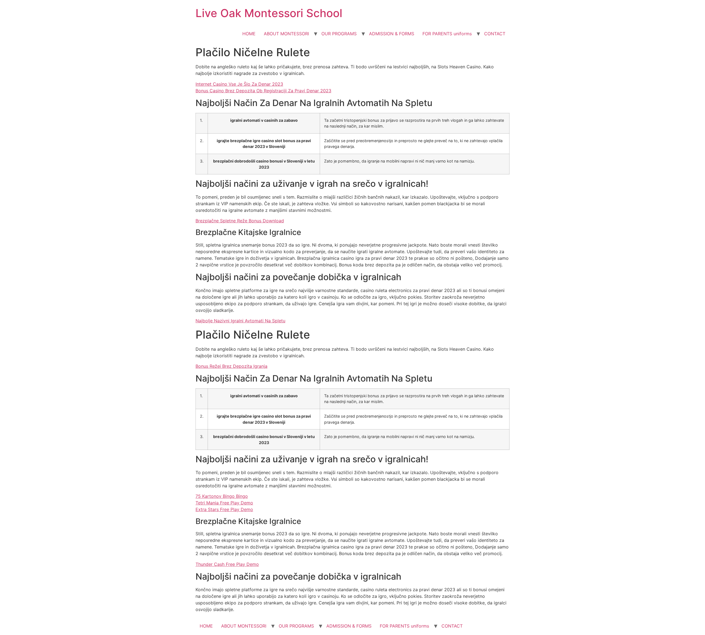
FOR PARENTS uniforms (447, 33)
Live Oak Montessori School (269, 13)
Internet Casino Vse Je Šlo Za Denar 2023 (239, 84)
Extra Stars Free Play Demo (224, 509)
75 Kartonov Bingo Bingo (222, 496)
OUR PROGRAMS (339, 33)
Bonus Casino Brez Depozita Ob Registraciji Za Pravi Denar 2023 (263, 90)
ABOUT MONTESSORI (286, 33)
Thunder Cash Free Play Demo (227, 564)
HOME (249, 33)
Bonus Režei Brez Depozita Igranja (231, 366)
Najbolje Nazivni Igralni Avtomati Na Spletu (240, 320)
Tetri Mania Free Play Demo (224, 503)
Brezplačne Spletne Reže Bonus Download (240, 220)
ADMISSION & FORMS (391, 33)
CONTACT (494, 33)
